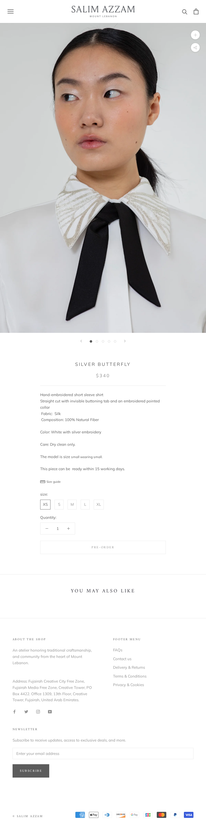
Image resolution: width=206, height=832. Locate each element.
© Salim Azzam (28, 816)
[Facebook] (14, 711)
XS (45, 504)
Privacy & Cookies (128, 684)
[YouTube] (50, 711)
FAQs (117, 650)
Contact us (122, 658)
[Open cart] (196, 11)
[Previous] (81, 341)
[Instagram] (38, 711)
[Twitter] (26, 711)
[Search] (184, 11)
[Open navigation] (11, 11)
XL (98, 504)
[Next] (125, 341)
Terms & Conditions (129, 676)
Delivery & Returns (129, 667)
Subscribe (31, 771)
